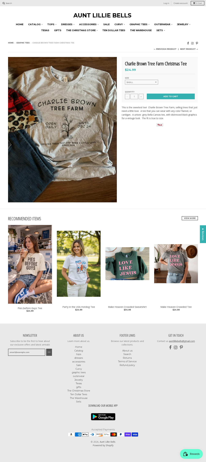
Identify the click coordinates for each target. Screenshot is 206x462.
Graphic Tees (23, 43)
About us (127, 350)
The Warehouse (141, 30)
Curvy (118, 24)
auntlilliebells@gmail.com (182, 341)
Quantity (129, 92)
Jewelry (182, 24)
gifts (57, 30)
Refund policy (127, 365)
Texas (45, 30)
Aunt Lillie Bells (102, 15)
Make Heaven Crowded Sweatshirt (127, 306)
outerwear (162, 24)
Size (127, 78)
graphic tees (138, 24)
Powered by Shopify (103, 445)
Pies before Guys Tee (30, 308)
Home (19, 24)
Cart (199, 3)
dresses (66, 24)
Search (127, 354)
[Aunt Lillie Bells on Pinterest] (197, 43)
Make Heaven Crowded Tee (176, 306)
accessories (88, 24)
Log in (166, 3)
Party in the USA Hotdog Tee (78, 306)
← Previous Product (165, 49)
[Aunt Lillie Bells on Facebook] (188, 43)
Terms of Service (127, 361)
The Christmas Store (81, 30)
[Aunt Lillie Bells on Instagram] (192, 43)
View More (190, 218)
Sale (106, 24)
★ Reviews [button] (203, 234)
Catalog (34, 24)
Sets (159, 30)
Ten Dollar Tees (113, 30)
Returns (127, 357)
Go (49, 352)
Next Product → (189, 49)
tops (50, 24)
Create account (180, 3)
